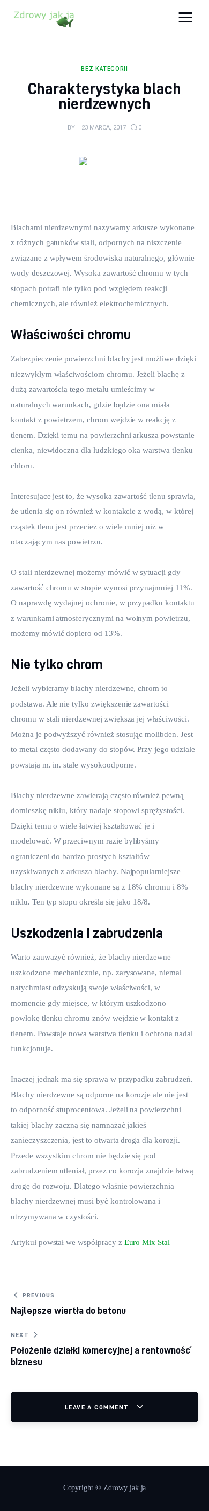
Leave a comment (98, 1406)
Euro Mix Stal (147, 1242)
